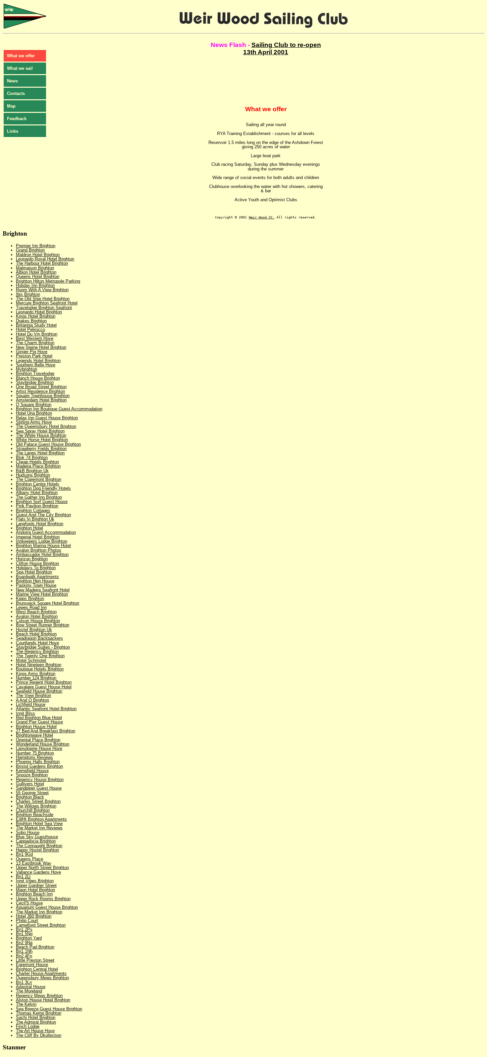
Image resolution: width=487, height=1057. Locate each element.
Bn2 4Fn (24, 955)
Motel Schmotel (31, 660)
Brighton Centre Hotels (37, 484)
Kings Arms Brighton (35, 673)
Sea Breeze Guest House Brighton (49, 1008)
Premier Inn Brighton (35, 245)
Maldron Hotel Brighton (38, 254)
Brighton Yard (29, 938)
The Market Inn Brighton (39, 911)
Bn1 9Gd (24, 854)
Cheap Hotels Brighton (37, 461)
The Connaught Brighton (39, 845)
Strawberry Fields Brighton (41, 448)
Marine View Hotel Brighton (42, 594)
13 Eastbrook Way (33, 863)
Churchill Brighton (33, 810)
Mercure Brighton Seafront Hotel (47, 302)
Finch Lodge (27, 1026)
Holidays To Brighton (36, 567)
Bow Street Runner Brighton (42, 624)
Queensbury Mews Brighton (42, 977)
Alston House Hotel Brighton (43, 999)
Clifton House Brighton (37, 563)
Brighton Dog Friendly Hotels (43, 488)
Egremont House (32, 964)
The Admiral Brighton (36, 1022)
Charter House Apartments (41, 973)
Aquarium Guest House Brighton (47, 907)
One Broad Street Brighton (41, 386)
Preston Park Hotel (34, 355)
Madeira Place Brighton (38, 466)
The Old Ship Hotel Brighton (43, 298)
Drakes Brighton (31, 320)
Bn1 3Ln (24, 982)
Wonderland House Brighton (42, 744)
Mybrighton (26, 369)
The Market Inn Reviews (39, 827)
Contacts (16, 93)
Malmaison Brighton (35, 267)
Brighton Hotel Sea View (39, 823)
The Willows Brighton (36, 806)
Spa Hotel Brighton (34, 572)
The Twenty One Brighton (40, 655)
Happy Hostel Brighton (37, 850)
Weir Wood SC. (262, 217)
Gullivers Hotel (30, 783)
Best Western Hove (34, 338)
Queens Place (29, 858)
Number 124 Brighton (36, 677)
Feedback (17, 118)
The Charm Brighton (35, 342)
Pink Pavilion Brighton (37, 505)
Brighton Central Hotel (37, 969)
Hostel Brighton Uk (34, 629)
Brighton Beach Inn (34, 894)
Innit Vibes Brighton (35, 880)
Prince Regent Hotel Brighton (44, 682)
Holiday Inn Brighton (35, 285)
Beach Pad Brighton (35, 946)
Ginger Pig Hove (31, 351)
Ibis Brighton (28, 294)
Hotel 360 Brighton (33, 916)
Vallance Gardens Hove (38, 872)
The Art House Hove (35, 1030)
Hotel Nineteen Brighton (38, 664)
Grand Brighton (30, 250)
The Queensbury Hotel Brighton (46, 426)
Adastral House (30, 986)
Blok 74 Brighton (32, 457)
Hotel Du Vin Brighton (36, 334)
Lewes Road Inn (31, 607)
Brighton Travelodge (35, 373)
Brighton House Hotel (36, 726)
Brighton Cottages (33, 510)
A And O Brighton (32, 700)
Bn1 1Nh (24, 951)
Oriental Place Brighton (38, 739)
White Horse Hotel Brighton (42, 439)
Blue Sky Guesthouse (37, 836)
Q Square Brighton (33, 404)
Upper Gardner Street (36, 885)
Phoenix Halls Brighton (38, 761)
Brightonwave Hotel (34, 735)
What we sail (20, 68)
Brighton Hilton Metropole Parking (48, 281)
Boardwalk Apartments (37, 576)
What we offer (21, 55)
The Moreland (29, 990)
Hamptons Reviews (34, 757)
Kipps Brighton (30, 598)
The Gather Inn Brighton (39, 497)
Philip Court (27, 920)
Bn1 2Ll (23, 876)
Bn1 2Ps (24, 929)
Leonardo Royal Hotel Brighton (45, 258)
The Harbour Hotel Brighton (42, 263)
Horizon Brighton (32, 558)
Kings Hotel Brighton (35, 316)
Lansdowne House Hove (39, 748)
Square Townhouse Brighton (43, 395)
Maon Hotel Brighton (35, 889)
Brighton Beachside (34, 814)
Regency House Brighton (40, 779)
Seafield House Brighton (39, 691)
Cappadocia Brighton (36, 841)
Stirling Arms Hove (34, 422)
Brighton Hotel (29, 528)
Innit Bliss (25, 713)
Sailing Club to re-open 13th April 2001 (282, 48)
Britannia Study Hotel (36, 325)
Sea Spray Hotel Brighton (40, 431)
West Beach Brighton (36, 611)
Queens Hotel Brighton (37, 276)
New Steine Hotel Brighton (41, 347)
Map (11, 106)
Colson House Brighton (38, 620)
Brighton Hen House (35, 580)
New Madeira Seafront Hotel (43, 589)
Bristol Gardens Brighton (39, 766)
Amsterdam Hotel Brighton (41, 399)
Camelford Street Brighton (41, 925)
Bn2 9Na (24, 942)
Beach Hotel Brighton (36, 633)
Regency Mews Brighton (39, 995)
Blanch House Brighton (38, 378)
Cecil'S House (29, 902)
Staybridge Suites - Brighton (43, 647)
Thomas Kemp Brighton (38, 1013)
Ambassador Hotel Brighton (42, 554)
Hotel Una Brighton (34, 413)
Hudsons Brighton (33, 475)
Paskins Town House (36, 585)
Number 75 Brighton (35, 753)
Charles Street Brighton (38, 801)
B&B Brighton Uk (32, 470)
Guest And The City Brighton (43, 514)
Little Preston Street (35, 960)
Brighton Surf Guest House (42, 501)
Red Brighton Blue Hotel (39, 717)
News (12, 80)
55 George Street (32, 792)
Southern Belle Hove (35, 364)
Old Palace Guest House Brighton (48, 444)
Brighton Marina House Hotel (43, 545)
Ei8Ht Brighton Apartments (41, 819)
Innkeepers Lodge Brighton (41, 541)
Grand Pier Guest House (39, 721)
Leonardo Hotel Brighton (39, 311)
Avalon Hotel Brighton (37, 616)
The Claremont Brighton (38, 479)
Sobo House (27, 832)
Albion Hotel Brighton (36, 272)
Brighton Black (30, 797)
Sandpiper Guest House (39, 788)
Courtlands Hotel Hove (37, 642)
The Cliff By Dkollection (38, 1035)
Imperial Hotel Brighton (38, 536)
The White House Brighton (41, 435)
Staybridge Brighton (35, 382)
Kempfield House (32, 770)
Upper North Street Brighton (42, 867)
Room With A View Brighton (42, 289)
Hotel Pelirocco (30, 329)
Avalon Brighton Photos (38, 550)
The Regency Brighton (37, 651)
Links (12, 131)
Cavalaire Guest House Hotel (44, 686)
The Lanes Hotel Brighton (40, 452)
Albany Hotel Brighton (37, 492)
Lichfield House (30, 704)
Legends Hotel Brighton (38, 360)
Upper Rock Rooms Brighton (43, 898)
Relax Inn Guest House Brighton (47, 417)
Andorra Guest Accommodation (46, 532)
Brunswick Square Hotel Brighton (47, 603)
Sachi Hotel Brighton (35, 1017)
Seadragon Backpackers (39, 638)
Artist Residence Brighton (40, 391)
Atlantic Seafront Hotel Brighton (46, 708)
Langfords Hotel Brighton (39, 523)
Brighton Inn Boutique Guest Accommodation (59, 408)
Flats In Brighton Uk (35, 519)
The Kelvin (26, 1004)
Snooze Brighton (32, 774)
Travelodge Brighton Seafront (44, 307)
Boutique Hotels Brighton (40, 668)
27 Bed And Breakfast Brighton (45, 730)
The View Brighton (33, 695)
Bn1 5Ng (24, 933)
